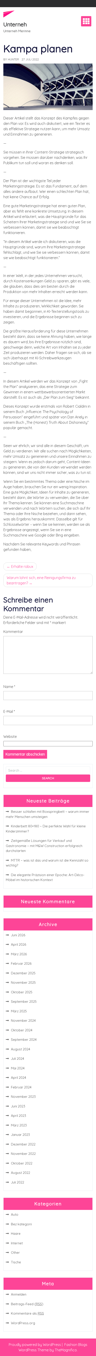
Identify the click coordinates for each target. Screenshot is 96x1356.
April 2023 (18, 1115)
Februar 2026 (21, 963)
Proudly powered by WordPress (35, 1344)
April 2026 (18, 944)
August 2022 (20, 1173)
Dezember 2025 (23, 973)
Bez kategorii (21, 1224)
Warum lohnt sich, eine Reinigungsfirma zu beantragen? (41, 580)
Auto (14, 1214)
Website (10, 736)
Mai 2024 (18, 1068)
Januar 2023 (20, 1134)
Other (15, 1252)
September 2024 (24, 1039)
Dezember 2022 (23, 1144)
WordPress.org (23, 1323)
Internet (17, 1243)
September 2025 (24, 1001)
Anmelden (18, 1294)
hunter (13, 59)
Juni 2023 (18, 1106)
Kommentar (13, 631)
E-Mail (9, 711)
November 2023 (23, 1096)
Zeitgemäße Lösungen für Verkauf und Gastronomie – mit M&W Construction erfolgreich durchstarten (44, 846)
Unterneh (15, 24)
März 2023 (19, 1125)
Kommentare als (27, 1313)
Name (9, 686)
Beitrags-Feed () (27, 1304)
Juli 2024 (17, 1058)
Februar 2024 (21, 1087)
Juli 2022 (17, 1182)
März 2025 (19, 1011)
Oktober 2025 (21, 992)
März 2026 (19, 954)
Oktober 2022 (21, 1163)
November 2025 (23, 982)
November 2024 (23, 1020)
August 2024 (20, 1049)
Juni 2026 (18, 935)
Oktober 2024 (21, 1030)
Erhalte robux (22, 566)
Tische (16, 1262)
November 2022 (23, 1154)
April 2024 (18, 1077)
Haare (16, 1233)
